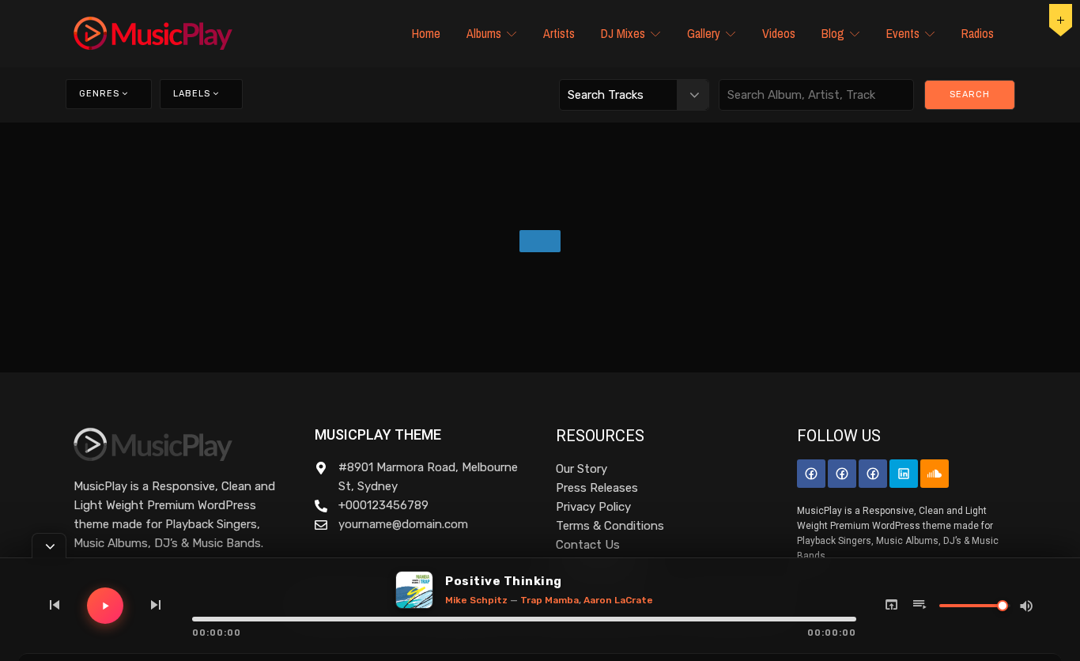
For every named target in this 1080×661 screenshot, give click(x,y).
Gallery (703, 33)
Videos (778, 33)
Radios (977, 33)
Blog (832, 33)
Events (903, 33)
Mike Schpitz (476, 600)
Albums (483, 33)
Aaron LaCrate (618, 600)
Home (426, 33)
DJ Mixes (623, 33)
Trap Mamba (549, 600)
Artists (559, 33)
